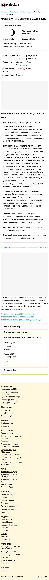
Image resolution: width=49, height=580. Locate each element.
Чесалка (4, 531)
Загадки (4, 557)
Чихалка (4, 528)
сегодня (7, 346)
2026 (6, 362)
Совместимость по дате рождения (11, 459)
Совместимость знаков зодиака (11, 437)
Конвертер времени (9, 509)
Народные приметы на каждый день (10, 548)
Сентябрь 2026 (10, 357)
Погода (4, 497)
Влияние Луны (11, 370)
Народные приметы (9, 552)
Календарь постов (9, 400)
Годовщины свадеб (9, 403)
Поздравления (7, 413)
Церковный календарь (10, 397)
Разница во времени (10, 506)
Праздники (5, 410)
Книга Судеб (6, 519)
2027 (6, 365)
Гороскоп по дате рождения (8, 451)
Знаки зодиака (7, 433)
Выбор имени (7, 423)
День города (6, 416)
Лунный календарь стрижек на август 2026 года (21, 320)
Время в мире (7, 503)
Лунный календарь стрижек (16, 332)
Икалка (4, 534)
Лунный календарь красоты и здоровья (22, 337)
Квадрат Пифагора (9, 525)
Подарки (4, 563)
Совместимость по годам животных (11, 463)
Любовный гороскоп (9, 444)
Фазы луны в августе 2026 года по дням (18, 314)
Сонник (4, 571)
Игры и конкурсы (8, 560)
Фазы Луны (9, 343)
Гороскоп (5, 441)
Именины (5, 426)
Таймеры (5, 512)
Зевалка (4, 537)
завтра (7, 349)
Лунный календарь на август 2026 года (17, 317)
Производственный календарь (9, 393)
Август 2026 (9, 354)
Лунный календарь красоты (9, 481)
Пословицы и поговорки (11, 555)
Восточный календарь (10, 447)
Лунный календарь (13, 327)
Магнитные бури (8, 495)
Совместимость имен (10, 455)
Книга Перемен (7, 522)
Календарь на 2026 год (11, 389)
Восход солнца (7, 500)
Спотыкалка (6, 539)
